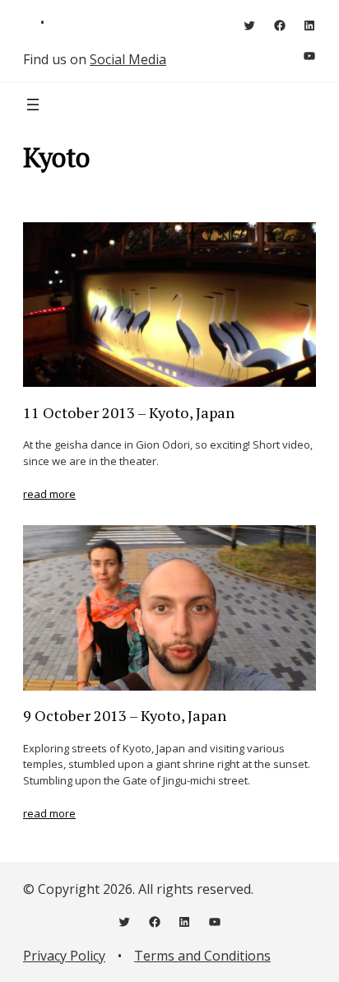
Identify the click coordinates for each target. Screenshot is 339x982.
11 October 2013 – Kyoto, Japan (129, 412)
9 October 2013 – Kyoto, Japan (124, 715)
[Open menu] (33, 104)
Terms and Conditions (202, 956)
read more (49, 493)
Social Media (128, 59)
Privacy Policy (64, 956)
